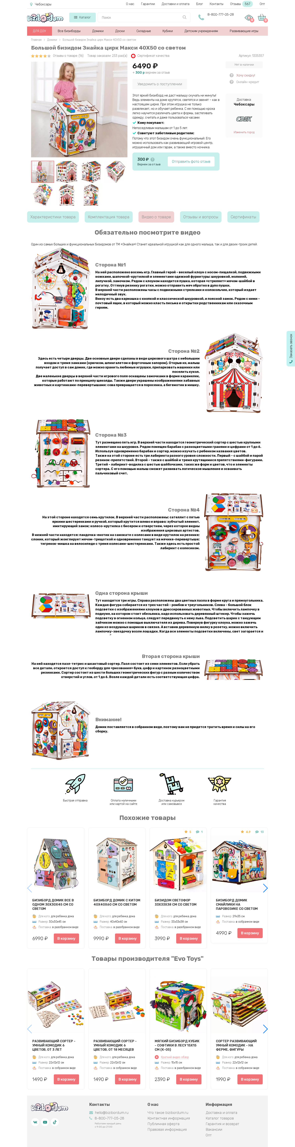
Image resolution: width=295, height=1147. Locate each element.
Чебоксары (43, 4)
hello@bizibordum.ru (111, 1112)
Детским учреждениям (201, 31)
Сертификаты (243, 217)
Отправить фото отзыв (191, 161)
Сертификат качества (153, 56)
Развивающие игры (244, 31)
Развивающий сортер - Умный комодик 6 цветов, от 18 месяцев (115, 1045)
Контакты (216, 4)
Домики (98, 31)
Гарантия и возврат (222, 1124)
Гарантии (148, 4)
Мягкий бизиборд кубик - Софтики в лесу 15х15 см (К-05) (177, 1045)
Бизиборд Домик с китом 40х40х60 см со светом (117, 902)
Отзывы (240, 4)
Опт (262, 4)
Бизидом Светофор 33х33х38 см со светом (175, 902)
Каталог (85, 17)
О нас (130, 4)
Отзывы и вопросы (200, 217)
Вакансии (214, 1129)
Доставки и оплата (175, 4)
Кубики (168, 31)
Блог (199, 4)
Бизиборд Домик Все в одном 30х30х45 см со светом (53, 904)
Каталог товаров (220, 1118)
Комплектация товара (108, 217)
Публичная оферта (163, 1124)
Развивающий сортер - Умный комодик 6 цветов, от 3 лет (53, 1045)
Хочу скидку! (245, 75)
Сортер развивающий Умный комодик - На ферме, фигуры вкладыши (236, 1045)
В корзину (66, 938)
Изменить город (244, 132)
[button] (265, 888)
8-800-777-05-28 (221, 14)
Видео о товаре (156, 217)
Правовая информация (167, 1129)
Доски (120, 31)
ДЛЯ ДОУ (39, 31)
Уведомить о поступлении (159, 84)
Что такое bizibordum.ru (168, 1112)
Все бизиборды (69, 31)
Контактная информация (169, 1118)
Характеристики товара (53, 217)
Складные (143, 31)
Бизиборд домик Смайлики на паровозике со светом (237, 904)
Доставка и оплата (221, 1112)
